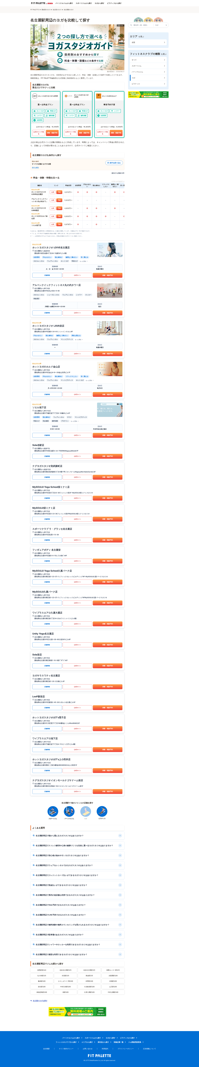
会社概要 (46, 1049)
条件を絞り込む (115, 163)
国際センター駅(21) (113, 970)
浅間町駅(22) (41, 970)
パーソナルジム (137, 72)
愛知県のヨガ (46, 9)
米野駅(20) (89, 981)
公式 (52, 192)
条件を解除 (35, 167)
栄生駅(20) (41, 987)
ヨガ (133, 78)
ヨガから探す (99, 3)
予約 (59, 192)
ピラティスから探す (114, 3)
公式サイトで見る (38, 133)
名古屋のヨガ (57, 9)
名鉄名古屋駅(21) (89, 970)
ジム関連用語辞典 (134, 1042)
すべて (134, 60)
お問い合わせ (87, 1049)
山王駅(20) (113, 987)
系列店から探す (103, 1042)
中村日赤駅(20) (65, 987)
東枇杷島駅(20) (42, 992)
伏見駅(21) (65, 976)
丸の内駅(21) (41, 976)
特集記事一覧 (118, 1042)
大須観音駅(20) (89, 987)
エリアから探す (87, 1042)
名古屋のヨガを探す (40, 1000)
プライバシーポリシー (126, 1049)
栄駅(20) (66, 992)
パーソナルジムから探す (64, 3)
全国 (133, 42)
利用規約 (105, 1049)
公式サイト (77, 275)
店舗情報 (47, 275)
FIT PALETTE (34, 9)
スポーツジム (136, 66)
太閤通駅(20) (113, 976)
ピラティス (136, 84)
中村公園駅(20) (113, 992)
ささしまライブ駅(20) (65, 981)
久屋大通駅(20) (89, 992)
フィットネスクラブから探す (66, 1042)
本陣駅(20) (113, 981)
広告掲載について (149, 1049)
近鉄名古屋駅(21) (65, 970)
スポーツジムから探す (84, 3)
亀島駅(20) (41, 981)
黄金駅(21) (89, 976)
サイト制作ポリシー (66, 1049)
